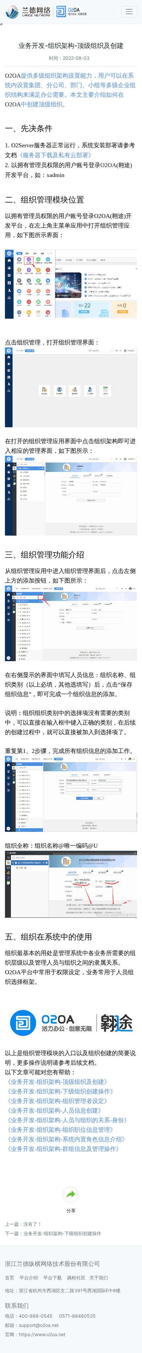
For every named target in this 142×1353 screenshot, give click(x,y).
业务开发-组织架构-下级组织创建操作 (62, 1233)
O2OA (13, 75)
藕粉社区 (76, 1277)
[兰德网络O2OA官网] (71, 1021)
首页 (9, 1277)
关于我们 (98, 1277)
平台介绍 (28, 1277)
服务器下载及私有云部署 (55, 155)
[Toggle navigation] (129, 12)
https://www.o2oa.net (42, 1334)
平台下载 (52, 1277)
